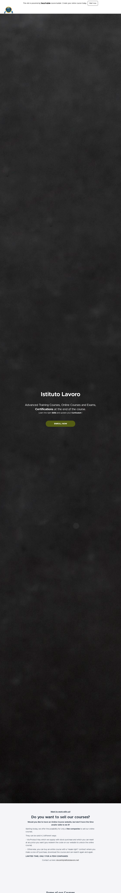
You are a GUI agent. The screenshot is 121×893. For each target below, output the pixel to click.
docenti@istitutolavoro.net (67, 860)
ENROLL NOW (60, 424)
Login (115, 10)
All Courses (82, 10)
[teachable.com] (45, 3)
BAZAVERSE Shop (104, 10)
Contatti (92, 10)
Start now (92, 3)
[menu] (88, 10)
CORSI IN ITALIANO (69, 10)
